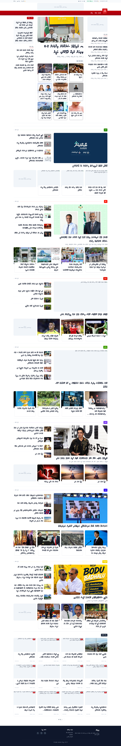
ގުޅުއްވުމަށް (71, 735)
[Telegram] (79, 1)
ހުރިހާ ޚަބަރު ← (16, 130)
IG (37, 733)
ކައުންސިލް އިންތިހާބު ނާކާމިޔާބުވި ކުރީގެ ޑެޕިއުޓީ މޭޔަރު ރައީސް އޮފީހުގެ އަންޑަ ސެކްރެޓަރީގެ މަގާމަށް (25, 59)
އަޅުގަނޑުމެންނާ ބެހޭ (69, 732)
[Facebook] (84, 1)
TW (41, 733)
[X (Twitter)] (82, 1)
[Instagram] (80, 1)
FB (45, 733)
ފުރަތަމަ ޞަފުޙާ (98, 13)
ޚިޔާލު (92, 13)
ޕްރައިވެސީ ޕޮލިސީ (70, 737)
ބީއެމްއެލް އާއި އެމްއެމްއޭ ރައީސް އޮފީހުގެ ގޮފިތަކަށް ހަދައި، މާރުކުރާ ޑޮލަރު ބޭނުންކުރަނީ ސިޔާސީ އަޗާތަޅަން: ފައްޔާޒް (23, 25)
